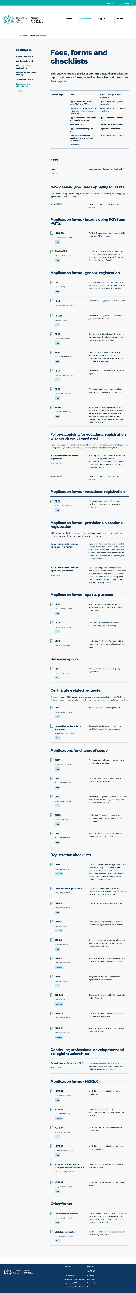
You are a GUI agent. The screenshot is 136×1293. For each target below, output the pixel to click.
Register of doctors (24, 56)
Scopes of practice (24, 79)
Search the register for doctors (75, 1279)
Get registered (69, 1275)
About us (119, 18)
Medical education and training (26, 73)
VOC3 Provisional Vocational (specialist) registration (64, 545)
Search (127, 3)
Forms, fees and (23, 85)
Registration (85, 18)
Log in (109, 3)
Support (101, 18)
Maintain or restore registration (24, 66)
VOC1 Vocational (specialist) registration (64, 457)
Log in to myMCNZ (71, 1283)
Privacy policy (91, 1283)
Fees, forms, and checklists (74, 1286)
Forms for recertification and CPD (66, 1063)
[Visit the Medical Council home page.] (33, 1272)
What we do (91, 1275)
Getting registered (24, 61)
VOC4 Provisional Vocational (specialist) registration (64, 569)
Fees (20, 91)
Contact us (91, 1279)
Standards (67, 18)
